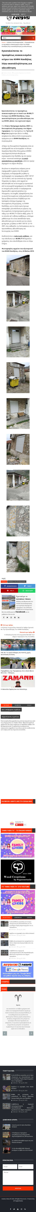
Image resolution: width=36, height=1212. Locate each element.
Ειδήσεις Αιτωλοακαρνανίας (15, 42)
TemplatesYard (15, 1203)
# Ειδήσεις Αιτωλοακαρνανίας (17, 582)
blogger (6, 705)
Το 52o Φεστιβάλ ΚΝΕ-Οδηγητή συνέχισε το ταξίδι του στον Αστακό (22, 1149)
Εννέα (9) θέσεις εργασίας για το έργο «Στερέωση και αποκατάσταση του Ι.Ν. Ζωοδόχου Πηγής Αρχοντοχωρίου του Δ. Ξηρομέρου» (21, 924)
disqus (29, 705)
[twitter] (14, 1209)
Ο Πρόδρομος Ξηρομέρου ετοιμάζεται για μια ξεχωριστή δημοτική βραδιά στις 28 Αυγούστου (22, 1134)
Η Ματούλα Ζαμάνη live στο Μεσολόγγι (14, 689)
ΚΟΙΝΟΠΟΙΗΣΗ (12, 586)
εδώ (25, 133)
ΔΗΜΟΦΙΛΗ (18, 918)
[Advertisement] (18, 699)
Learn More (15, 14)
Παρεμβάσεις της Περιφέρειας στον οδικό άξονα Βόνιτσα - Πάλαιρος (17, 672)
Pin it (12, 591)
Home (3, 42)
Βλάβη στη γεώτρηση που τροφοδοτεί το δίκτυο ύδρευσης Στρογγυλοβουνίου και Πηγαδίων (21, 943)
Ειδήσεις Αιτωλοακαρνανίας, (10, 75)
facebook (18, 705)
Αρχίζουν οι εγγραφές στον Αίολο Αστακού (21, 933)
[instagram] (21, 1209)
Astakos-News (6, 1199)
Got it (23, 14)
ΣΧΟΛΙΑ (29, 918)
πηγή (3, 578)
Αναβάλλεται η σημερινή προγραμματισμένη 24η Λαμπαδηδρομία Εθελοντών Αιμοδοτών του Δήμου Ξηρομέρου (21, 953)
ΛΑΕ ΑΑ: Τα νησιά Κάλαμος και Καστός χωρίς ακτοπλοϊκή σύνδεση (16, 653)
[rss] (25, 1209)
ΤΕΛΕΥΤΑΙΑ (6, 918)
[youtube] (17, 1209)
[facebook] (10, 1209)
